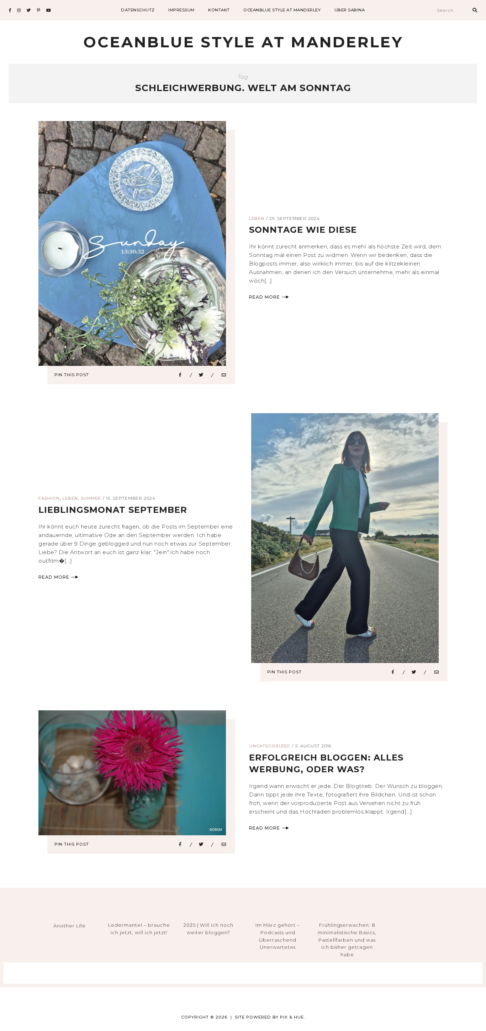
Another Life (69, 926)
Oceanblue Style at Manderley (282, 9)
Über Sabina (349, 9)
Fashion (49, 498)
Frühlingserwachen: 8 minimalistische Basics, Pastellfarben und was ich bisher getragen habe (347, 939)
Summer (91, 498)
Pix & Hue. (292, 1017)
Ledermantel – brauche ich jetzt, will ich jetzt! (139, 928)
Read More (264, 297)
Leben (256, 218)
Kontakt (219, 9)
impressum (181, 9)
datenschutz (138, 9)
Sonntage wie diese (303, 230)
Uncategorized (269, 745)
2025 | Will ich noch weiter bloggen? (208, 928)
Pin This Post (71, 374)
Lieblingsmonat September (112, 510)
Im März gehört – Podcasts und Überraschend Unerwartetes (277, 936)
